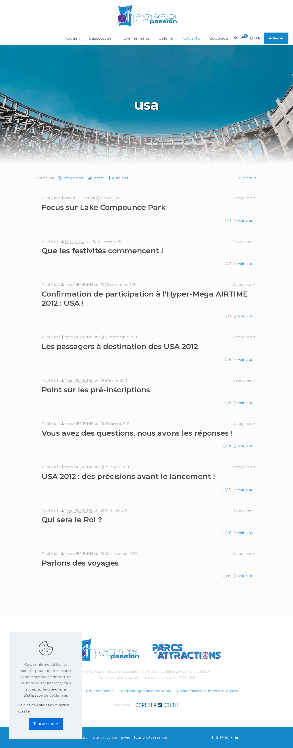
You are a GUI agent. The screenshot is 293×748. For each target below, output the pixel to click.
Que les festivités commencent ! (102, 250)
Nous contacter (99, 691)
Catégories (71, 178)
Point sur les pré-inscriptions (96, 389)
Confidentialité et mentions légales (207, 691)
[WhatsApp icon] (226, 737)
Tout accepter (45, 723)
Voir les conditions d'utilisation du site (43, 708)
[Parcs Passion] (146, 15)
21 (229, 446)
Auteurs (119, 178)
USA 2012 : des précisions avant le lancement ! (128, 476)
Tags (96, 178)
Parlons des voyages (80, 562)
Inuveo (124, 737)
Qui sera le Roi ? (72, 519)
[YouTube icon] (231, 737)
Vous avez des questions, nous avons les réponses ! (137, 433)
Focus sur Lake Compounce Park (104, 207)
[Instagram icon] (222, 737)
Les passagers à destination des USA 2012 (120, 346)
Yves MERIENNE (79, 284)
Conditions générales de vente (145, 691)
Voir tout (248, 178)
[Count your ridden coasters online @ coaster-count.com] (157, 704)
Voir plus (245, 220)
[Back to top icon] (247, 737)
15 (229, 576)
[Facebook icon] (212, 737)
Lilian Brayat (75, 241)
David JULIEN (77, 198)
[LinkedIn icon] (236, 737)
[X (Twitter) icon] (217, 737)
